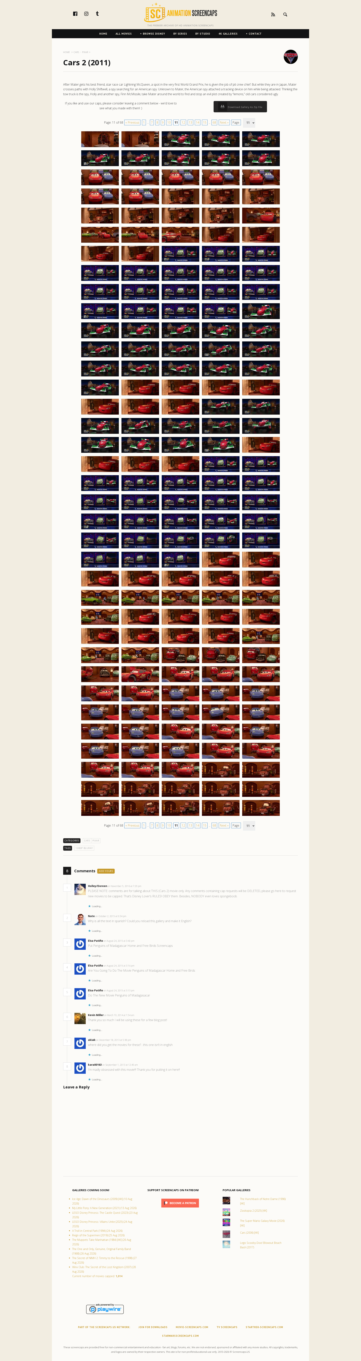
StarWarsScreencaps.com (180, 1335)
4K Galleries (228, 33)
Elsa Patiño (95, 940)
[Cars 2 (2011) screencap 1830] (261, 242)
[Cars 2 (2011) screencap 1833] (180, 261)
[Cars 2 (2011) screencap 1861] (100, 376)
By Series (180, 33)
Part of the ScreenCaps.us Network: (104, 1327)
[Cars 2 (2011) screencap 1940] (261, 663)
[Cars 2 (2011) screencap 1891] (100, 491)
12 (183, 122)
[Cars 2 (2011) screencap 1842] (140, 300)
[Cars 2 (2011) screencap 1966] (100, 777)
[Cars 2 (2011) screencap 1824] (220, 223)
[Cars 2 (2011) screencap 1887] (140, 472)
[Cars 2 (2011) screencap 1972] (140, 797)
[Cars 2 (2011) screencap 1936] (100, 663)
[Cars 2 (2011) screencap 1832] (140, 261)
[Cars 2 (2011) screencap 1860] (261, 357)
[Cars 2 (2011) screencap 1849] (220, 319)
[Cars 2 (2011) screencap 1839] (220, 281)
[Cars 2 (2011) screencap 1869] (220, 395)
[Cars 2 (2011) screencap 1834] (220, 261)
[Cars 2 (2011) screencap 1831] (100, 261)
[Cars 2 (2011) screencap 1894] (220, 491)
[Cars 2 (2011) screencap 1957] (140, 739)
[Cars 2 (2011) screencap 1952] (140, 720)
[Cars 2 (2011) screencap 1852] (140, 338)
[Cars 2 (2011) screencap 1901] (100, 529)
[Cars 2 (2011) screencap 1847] (140, 319)
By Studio (202, 33)
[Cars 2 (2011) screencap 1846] (100, 319)
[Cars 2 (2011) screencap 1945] (261, 682)
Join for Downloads (153, 1327)
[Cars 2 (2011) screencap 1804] (220, 147)
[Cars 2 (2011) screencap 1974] (220, 797)
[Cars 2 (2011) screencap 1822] (140, 223)
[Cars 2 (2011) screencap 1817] (140, 204)
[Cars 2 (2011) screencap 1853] (180, 338)
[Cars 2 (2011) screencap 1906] (100, 548)
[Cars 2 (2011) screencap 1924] (220, 605)
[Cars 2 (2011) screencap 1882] (140, 453)
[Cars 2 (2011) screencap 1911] (100, 567)
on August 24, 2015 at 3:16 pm (119, 965)
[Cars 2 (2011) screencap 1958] (180, 739)
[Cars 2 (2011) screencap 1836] (100, 281)
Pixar (96, 840)
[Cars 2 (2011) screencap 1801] (100, 147)
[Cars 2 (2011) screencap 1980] (261, 816)
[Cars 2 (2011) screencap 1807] (140, 166)
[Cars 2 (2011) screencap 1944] (220, 682)
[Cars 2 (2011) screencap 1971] (100, 797)
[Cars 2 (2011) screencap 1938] (180, 663)
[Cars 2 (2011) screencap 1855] (261, 338)
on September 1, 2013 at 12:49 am (120, 1064)
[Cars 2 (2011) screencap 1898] (180, 510)
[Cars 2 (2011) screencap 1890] (261, 472)
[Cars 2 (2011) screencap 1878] (180, 434)
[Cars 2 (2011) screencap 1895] (261, 491)
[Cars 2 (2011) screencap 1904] (220, 529)
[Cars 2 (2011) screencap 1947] (140, 701)
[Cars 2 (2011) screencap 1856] (100, 357)
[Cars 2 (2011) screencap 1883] (180, 453)
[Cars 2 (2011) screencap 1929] (220, 624)
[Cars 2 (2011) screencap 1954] (220, 720)
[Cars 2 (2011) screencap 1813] (180, 185)
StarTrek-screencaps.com (264, 1327)
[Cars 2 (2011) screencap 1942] (140, 682)
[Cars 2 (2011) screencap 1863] (180, 376)
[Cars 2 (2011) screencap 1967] (140, 777)
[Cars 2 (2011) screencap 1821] (100, 223)
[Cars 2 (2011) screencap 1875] (261, 414)
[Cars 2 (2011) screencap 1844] (220, 300)
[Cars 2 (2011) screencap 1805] (261, 147)
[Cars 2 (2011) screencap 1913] (180, 567)
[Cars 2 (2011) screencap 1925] (261, 605)
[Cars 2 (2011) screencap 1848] (180, 319)
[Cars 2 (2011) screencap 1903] (180, 529)
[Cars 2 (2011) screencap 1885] (261, 453)
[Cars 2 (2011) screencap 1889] (220, 472)
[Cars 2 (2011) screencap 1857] (140, 357)
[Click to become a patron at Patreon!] (180, 1208)
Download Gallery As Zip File (244, 107)
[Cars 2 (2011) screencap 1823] (180, 223)
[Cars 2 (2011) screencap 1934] (220, 644)
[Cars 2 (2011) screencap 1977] (140, 816)
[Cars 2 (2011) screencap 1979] (220, 816)
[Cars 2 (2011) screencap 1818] (180, 204)
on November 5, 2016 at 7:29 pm (125, 886)
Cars (87, 840)
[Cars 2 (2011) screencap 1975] (261, 797)
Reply (147, 886)
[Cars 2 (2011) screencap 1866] (100, 395)
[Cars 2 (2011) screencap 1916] (100, 586)
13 (190, 122)
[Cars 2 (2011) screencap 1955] (261, 720)
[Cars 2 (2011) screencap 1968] (180, 777)
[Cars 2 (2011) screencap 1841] (100, 300)
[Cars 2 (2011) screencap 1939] (220, 663)
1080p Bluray (84, 848)
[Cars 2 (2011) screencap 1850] (261, 319)
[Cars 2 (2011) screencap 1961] (100, 758)
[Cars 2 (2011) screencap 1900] (261, 510)
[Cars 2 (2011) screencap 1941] (100, 682)
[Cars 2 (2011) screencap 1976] (100, 816)
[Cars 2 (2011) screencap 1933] (180, 644)
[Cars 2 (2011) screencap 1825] (261, 223)
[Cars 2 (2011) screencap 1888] (180, 472)
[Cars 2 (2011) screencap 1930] (261, 624)
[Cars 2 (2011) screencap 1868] (180, 395)
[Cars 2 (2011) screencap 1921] (100, 605)
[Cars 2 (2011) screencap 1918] (180, 586)
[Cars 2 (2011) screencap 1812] (140, 185)
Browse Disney (154, 33)
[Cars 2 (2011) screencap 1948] (180, 701)
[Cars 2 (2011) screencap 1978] (180, 816)
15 (204, 122)
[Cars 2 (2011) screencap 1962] (140, 758)
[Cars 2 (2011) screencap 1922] (140, 605)
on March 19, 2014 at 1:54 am (119, 1015)
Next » (224, 122)
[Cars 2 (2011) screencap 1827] (140, 242)
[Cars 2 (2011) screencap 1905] (261, 529)
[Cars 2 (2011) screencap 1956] (100, 739)
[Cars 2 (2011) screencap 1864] (220, 376)
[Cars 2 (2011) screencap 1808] (180, 166)
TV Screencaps (227, 1327)
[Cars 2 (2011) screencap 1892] (140, 491)
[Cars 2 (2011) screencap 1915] (261, 567)
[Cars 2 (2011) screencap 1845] (261, 300)
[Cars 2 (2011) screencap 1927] (140, 624)
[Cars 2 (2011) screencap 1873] (180, 414)
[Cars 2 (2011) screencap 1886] (100, 472)
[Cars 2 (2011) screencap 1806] (100, 166)
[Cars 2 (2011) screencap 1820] (261, 204)
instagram (90, 13)
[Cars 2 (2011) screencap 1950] (261, 701)
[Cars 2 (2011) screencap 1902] (140, 529)
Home (103, 33)
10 (169, 122)
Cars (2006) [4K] (249, 1232)
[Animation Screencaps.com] (180, 12)
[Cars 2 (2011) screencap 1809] (220, 166)
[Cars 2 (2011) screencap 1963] (180, 758)
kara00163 (95, 1064)
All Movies (124, 33)
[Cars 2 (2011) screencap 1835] (261, 261)
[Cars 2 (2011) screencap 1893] (180, 491)
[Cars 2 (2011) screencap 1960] (261, 739)
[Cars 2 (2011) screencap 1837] (140, 281)
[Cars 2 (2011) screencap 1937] (140, 663)
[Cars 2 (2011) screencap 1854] (220, 338)
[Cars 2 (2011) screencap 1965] (261, 758)
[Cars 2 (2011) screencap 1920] (261, 586)
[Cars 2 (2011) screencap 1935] (261, 644)
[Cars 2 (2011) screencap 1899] (220, 510)
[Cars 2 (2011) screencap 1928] (180, 624)
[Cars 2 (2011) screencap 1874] (220, 414)
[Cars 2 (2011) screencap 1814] (220, 185)
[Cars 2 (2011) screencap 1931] (100, 644)
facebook (79, 13)
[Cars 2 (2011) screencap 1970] (261, 777)
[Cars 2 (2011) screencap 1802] (140, 147)
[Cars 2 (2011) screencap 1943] (180, 682)
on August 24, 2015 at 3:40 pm (119, 940)
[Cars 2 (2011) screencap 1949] (220, 701)
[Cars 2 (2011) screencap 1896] (100, 510)
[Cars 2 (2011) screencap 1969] (220, 777)
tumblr (101, 13)
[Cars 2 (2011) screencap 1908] (180, 548)
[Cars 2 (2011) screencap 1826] (100, 242)
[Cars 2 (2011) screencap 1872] (140, 414)
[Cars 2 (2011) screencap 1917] (140, 586)
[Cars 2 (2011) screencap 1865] (261, 376)
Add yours (106, 871)
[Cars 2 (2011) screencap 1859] (220, 357)
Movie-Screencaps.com (192, 1327)
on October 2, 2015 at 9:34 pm (111, 916)
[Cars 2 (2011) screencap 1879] (220, 434)
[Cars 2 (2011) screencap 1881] (100, 453)
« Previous (132, 122)
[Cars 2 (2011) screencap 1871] (100, 414)
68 (214, 122)
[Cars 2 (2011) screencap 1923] (180, 605)
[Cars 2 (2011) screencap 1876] (100, 434)
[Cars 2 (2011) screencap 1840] (261, 281)
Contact (255, 33)
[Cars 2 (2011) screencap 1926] (100, 624)
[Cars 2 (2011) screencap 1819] (220, 204)
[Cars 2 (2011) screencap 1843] (180, 300)
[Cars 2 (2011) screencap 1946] (100, 701)
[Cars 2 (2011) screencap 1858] (180, 357)
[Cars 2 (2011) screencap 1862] (140, 376)
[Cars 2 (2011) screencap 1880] (261, 434)
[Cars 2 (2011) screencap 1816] (100, 204)
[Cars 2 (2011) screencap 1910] (261, 548)
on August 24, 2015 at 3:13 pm (119, 990)
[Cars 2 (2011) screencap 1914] (220, 567)
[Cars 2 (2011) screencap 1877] (140, 434)
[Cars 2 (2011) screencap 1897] (140, 510)
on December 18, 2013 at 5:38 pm (114, 1040)
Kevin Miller (96, 1015)
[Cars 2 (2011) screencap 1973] (180, 797)
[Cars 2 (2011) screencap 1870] (261, 395)
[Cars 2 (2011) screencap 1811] (100, 185)
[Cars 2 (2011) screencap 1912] (140, 567)
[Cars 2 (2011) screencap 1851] (100, 338)
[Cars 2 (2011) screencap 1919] (220, 586)
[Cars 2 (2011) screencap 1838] (180, 281)
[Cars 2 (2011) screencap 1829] (220, 242)
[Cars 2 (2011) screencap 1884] (220, 453)
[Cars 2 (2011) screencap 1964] (220, 758)
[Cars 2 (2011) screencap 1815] (261, 185)
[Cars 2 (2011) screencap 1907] (140, 548)
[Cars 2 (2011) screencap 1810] (261, 166)
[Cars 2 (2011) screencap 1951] (100, 720)
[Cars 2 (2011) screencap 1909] (220, 548)
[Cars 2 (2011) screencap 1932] (140, 644)
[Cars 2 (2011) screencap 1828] (180, 242)
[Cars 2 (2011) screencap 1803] (180, 147)
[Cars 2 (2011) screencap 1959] (220, 739)
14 (197, 122)
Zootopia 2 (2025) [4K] (253, 1210)
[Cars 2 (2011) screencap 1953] (180, 720)
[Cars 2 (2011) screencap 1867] (140, 395)
